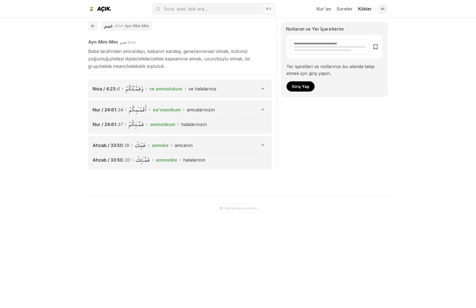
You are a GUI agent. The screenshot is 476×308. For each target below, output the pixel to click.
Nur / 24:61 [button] (104, 110)
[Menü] (382, 9)
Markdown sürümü (241, 208)
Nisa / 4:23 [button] (104, 89)
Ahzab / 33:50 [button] (108, 145)
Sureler (345, 9)
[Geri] (93, 26)
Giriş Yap (300, 86)
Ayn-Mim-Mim (103, 42)
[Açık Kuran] (99, 9)
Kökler (365, 9)
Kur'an (324, 9)
